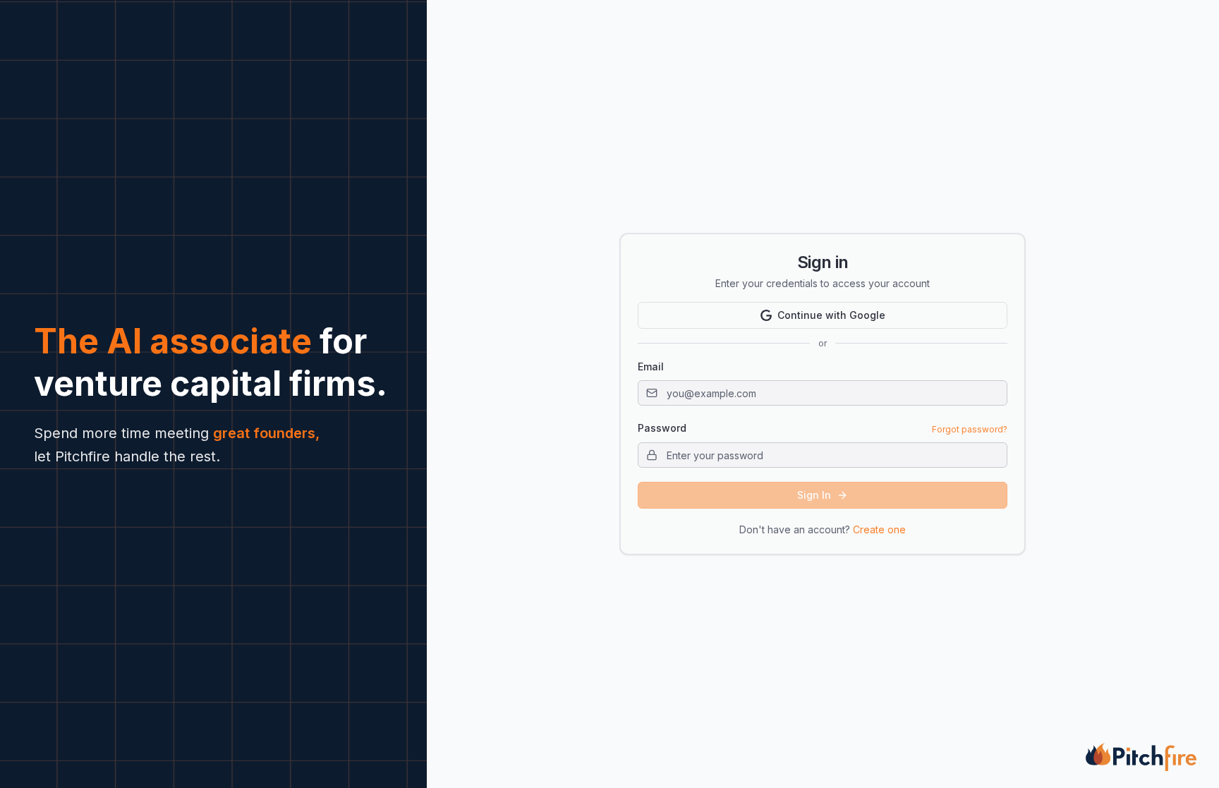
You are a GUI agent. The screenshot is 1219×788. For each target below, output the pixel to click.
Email (651, 366)
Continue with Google (831, 315)
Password (662, 428)
